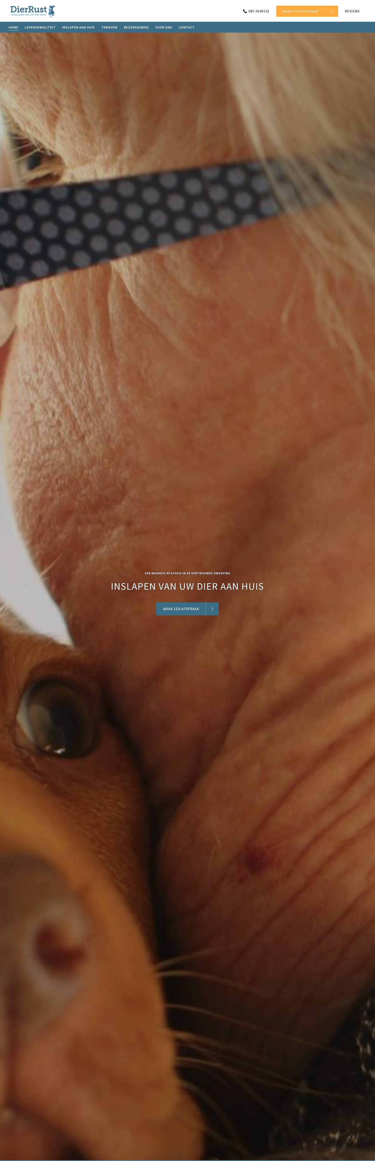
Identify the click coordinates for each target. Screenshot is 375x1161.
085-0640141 (259, 11)
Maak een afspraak (301, 11)
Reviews (352, 11)
